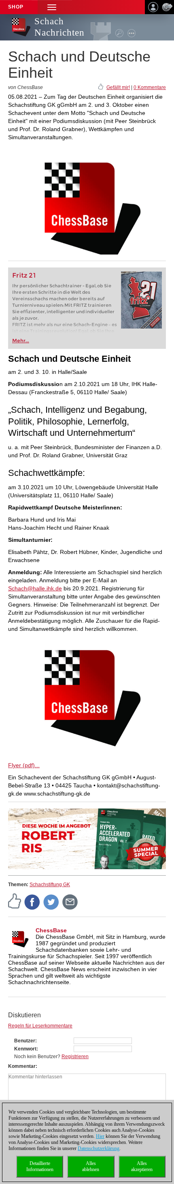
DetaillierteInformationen (39, 1166)
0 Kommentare (150, 87)
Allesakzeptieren (142, 1166)
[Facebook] (32, 901)
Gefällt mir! (118, 87)
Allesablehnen (90, 1166)
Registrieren (75, 1056)
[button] (52, 7)
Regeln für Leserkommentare (40, 1026)
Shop (15, 7)
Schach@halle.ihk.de (35, 588)
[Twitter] (51, 901)
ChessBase (51, 930)
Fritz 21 (24, 275)
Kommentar (22, 1066)
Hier (100, 1136)
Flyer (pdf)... (24, 765)
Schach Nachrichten (59, 27)
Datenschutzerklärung (98, 1148)
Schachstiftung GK (50, 884)
